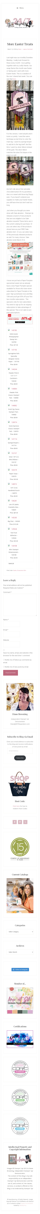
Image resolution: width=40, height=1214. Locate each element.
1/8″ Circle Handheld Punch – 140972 (14, 490)
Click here (16, 806)
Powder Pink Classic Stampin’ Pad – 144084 (13, 395)
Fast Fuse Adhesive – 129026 (14, 535)
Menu (21, 8)
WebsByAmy (22, 1205)
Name (6, 620)
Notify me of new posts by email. (17, 667)
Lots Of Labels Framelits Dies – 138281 (13, 507)
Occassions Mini (21, 570)
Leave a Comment (28, 49)
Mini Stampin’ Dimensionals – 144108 (14, 552)
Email (5, 630)
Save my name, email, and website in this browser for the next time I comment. (18, 654)
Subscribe (20, 758)
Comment (7, 592)
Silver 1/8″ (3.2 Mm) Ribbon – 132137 (14, 459)
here (14, 79)
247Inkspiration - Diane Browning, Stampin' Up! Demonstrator (20, 23)
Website (6, 640)
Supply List (11, 563)
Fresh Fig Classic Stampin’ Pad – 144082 (13, 412)
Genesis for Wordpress (27, 1203)
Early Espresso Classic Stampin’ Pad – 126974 (13, 428)
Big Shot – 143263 (14, 521)
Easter (14, 570)
